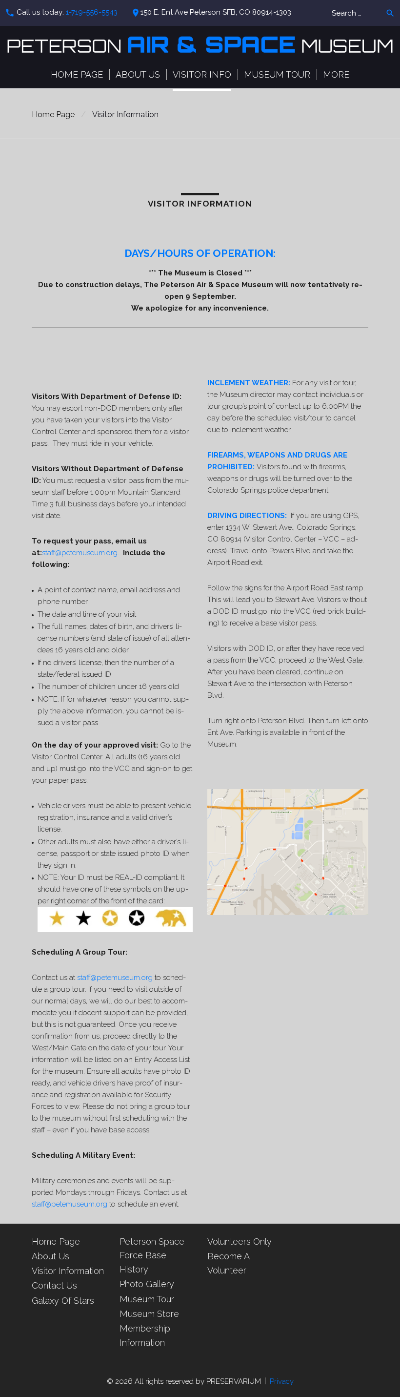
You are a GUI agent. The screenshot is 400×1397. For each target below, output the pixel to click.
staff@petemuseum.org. (80, 552)
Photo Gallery (147, 1284)
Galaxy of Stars (63, 1300)
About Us (138, 74)
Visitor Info (202, 74)
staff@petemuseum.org (115, 977)
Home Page (77, 74)
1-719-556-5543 (92, 12)
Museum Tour (277, 74)
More (336, 74)
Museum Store (149, 1314)
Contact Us (54, 1285)
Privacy (282, 1381)
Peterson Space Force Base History (152, 1255)
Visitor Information (68, 1271)
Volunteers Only (239, 1241)
